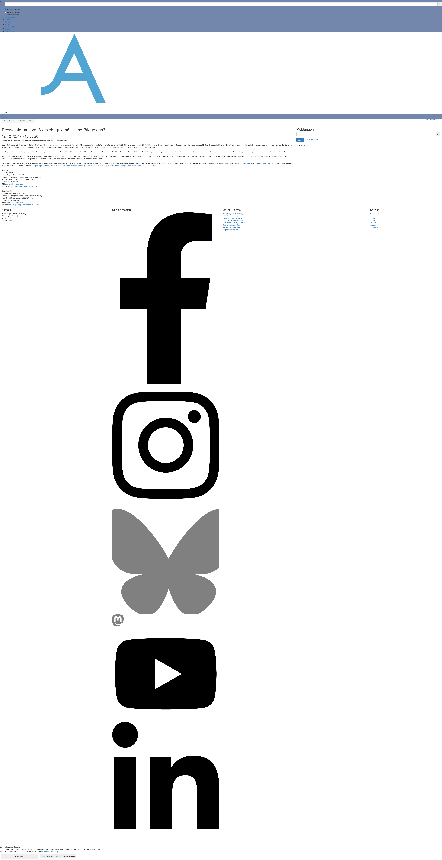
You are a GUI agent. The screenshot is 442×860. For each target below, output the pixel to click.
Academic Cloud (235, 225)
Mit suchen (13, 9)
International (9, 31)
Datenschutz (374, 216)
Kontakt (373, 218)
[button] (4, 115)
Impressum (374, 227)
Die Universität (10, 17)
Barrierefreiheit (375, 213)
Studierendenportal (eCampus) (234, 223)
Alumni (7, 29)
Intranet (373, 223)
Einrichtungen (10, 26)
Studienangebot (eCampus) (233, 213)
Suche (300, 140)
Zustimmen (19, 856)
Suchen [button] (427, 120)
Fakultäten (8, 20)
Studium (8, 24)
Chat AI (225, 225)
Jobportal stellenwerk (230, 229)
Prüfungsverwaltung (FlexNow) (234, 218)
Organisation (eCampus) (232, 216)
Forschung (8, 22)
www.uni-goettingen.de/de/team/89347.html (24, 205)
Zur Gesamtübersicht (312, 139)
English (436, 120)
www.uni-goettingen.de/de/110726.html (22, 186)
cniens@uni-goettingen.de (242, 163)
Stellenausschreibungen (231, 227)
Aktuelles (11, 120)
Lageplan (373, 225)
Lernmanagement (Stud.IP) (233, 220)
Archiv (303, 145)
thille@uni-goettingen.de (264, 163)
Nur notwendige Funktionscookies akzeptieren (58, 856)
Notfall (372, 220)
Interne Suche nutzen (13, 12)
